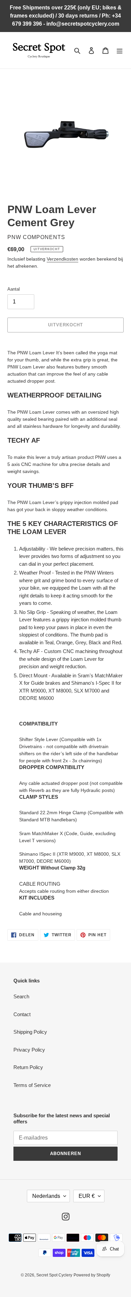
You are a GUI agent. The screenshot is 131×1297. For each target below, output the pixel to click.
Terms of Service (32, 1085)
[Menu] (120, 50)
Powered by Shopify (92, 1275)
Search (21, 996)
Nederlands (46, 1196)
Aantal (13, 289)
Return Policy (28, 1067)
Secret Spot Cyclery (54, 1275)
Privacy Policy (29, 1050)
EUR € (87, 1196)
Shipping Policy (30, 1032)
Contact (22, 1014)
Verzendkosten (62, 259)
